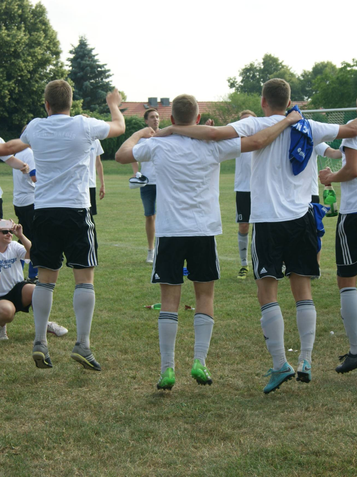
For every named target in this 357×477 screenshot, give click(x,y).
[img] (178, 238)
